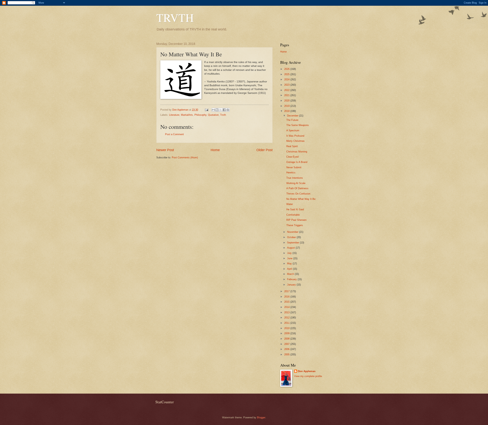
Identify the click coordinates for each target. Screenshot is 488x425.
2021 (287, 95)
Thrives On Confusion (298, 193)
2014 (287, 307)
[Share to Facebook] (224, 110)
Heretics (290, 172)
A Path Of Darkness (297, 188)
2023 (287, 84)
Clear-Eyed (292, 156)
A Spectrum (292, 130)
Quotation (213, 114)
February (292, 279)
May (290, 263)
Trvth (223, 114)
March (291, 274)
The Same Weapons (297, 125)
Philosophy (200, 114)
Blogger (261, 417)
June (290, 258)
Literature (174, 114)
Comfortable (293, 214)
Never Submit (293, 167)
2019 (287, 105)
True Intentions (294, 177)
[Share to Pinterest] (228, 110)
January (292, 284)
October (292, 237)
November (293, 231)
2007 (287, 344)
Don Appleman (306, 371)
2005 (287, 354)
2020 (287, 100)
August (291, 247)
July (289, 253)
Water (289, 204)
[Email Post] (206, 109)
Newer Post (165, 150)
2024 (287, 79)
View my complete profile (308, 376)
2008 (287, 338)
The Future (292, 120)
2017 (287, 291)
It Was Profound (295, 135)
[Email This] (213, 110)
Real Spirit (292, 146)
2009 (287, 333)
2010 (287, 328)
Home (215, 150)
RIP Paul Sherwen (296, 219)
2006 (287, 349)
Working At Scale (295, 183)
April (290, 268)
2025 (287, 74)
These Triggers (294, 225)
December (293, 115)
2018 (287, 111)
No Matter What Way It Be (300, 199)
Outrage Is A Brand (296, 162)
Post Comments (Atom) (185, 157)
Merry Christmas (295, 141)
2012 (287, 317)
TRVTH (175, 17)
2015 (287, 301)
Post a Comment (174, 134)
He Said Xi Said (295, 209)
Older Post (264, 150)
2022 (287, 90)
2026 (287, 69)
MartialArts (187, 114)
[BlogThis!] (217, 110)
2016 (287, 296)
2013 (287, 312)
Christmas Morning (296, 151)
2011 (287, 322)
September (293, 242)
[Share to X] (220, 110)
